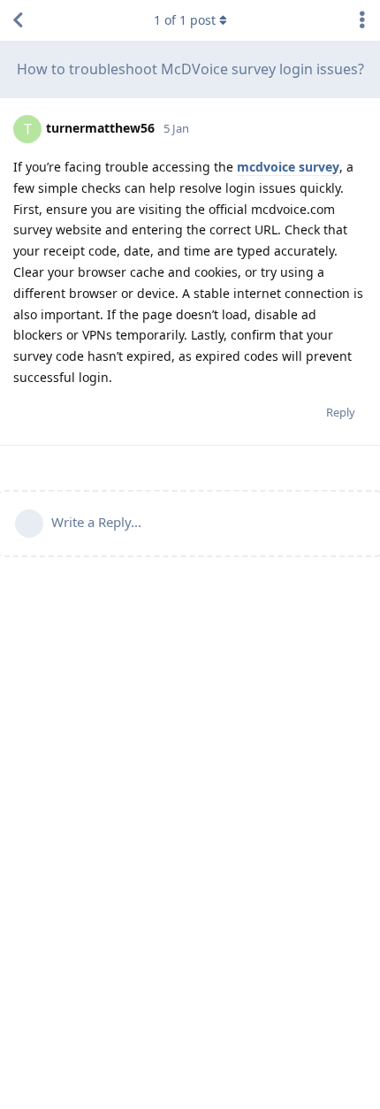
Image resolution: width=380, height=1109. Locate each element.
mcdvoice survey (288, 166)
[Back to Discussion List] (17, 20)
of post (185, 19)
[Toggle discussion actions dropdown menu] (362, 20)
